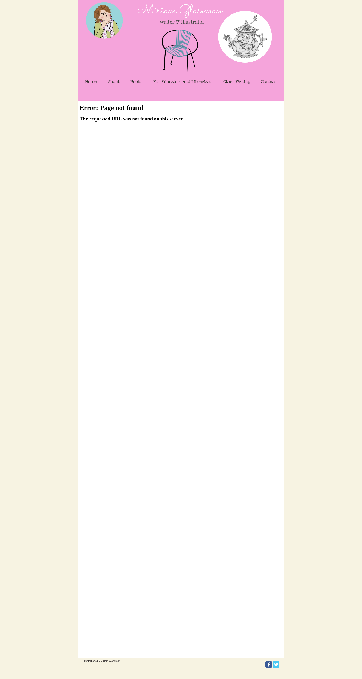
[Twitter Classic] (276, 664)
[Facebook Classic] (268, 664)
